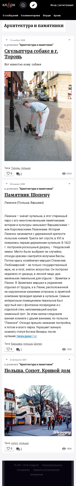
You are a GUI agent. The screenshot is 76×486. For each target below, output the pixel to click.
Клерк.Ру (34, 465)
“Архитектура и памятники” (36, 44)
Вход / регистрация (62, 5)
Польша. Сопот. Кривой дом (37, 370)
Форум (47, 15)
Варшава (16, 343)
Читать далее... (26, 336)
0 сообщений (10, 15)
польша (25, 168)
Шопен (38, 343)
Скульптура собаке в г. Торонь (31, 53)
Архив (57, 15)
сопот (14, 443)
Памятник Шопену (27, 195)
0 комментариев (30, 15)
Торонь (15, 168)
